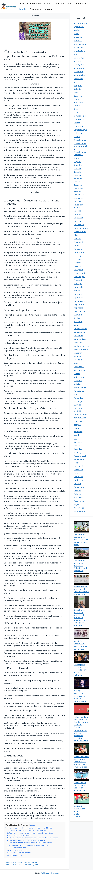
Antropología (80, 44)
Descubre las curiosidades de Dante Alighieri (23, 862)
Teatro (77, 463)
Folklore (77, 266)
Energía (77, 221)
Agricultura (79, 26)
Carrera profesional (79, 100)
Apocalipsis (79, 47)
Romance (78, 431)
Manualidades (80, 328)
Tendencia (78, 469)
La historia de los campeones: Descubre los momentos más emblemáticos (81, 761)
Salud (76, 435)
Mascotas (78, 335)
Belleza (77, 82)
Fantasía (78, 249)
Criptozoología (80, 129)
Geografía (78, 280)
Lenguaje (78, 315)
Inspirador (78, 308)
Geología (78, 283)
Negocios (78, 380)
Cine (76, 109)
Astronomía (79, 58)
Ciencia (77, 105)
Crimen (77, 123)
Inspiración (79, 304)
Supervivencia (80, 459)
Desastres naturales (78, 189)
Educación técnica (78, 206)
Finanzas (78, 259)
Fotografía (78, 269)
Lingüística (78, 318)
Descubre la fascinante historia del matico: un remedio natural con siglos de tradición (81, 618)
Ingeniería (78, 297)
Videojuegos (79, 511)
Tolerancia (78, 476)
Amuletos (78, 37)
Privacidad (78, 398)
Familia (77, 245)
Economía (78, 198)
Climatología (80, 116)
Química (77, 405)
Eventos (77, 238)
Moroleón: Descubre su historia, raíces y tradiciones (81, 645)
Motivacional (79, 370)
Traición (77, 483)
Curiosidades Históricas (80, 153)
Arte (75, 54)
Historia (22, 9)
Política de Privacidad (49, 873)
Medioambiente (81, 349)
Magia (76, 325)
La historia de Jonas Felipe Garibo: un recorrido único (80, 786)
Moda (76, 363)
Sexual (77, 445)
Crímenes (78, 126)
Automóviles (79, 75)
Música (48, 9)
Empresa (78, 214)
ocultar (32, 825)
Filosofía (77, 256)
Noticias (77, 384)
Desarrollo (78, 181)
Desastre (78, 185)
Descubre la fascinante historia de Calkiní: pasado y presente (81, 565)
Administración (80, 23)
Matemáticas (80, 339)
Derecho (77, 168)
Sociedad (78, 449)
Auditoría (78, 61)
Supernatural (80, 456)
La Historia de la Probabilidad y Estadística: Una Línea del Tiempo (81, 722)
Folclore (77, 263)
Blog (76, 92)
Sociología (78, 452)
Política (77, 394)
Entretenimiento (64, 3)
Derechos (78, 172)
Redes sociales (80, 414)
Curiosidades (34, 3)
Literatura (78, 321)
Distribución (79, 194)
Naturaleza (79, 377)
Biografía (78, 85)
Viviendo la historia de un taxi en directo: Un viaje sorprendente (80, 696)
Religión (77, 424)
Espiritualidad (80, 231)
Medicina (78, 342)
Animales (78, 40)
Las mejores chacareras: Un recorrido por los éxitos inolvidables (81, 669)
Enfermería (79, 224)
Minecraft (78, 353)
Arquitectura (79, 51)
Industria (78, 294)
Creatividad (79, 119)
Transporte (79, 487)
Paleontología (80, 387)
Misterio (77, 356)
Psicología (78, 401)
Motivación (79, 366)
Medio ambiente (81, 346)
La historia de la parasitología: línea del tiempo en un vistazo (81, 590)
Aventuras (78, 78)
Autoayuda (79, 65)
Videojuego (79, 508)
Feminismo (79, 252)
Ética (76, 235)
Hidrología (78, 287)
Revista (77, 428)
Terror (76, 473)
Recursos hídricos (78, 409)
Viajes (76, 504)
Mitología (78, 360)
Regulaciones (80, 418)
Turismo (77, 490)
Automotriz (78, 71)
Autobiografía (80, 68)
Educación (78, 201)
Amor (76, 33)
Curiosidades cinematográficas (81, 146)
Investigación (80, 311)
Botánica (78, 96)
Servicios (78, 442)
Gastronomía (80, 273)
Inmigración (79, 301)
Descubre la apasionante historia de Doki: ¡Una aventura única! (81, 539)
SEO (75, 438)
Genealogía (79, 276)
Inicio (21, 3)
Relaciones (79, 421)
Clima (76, 112)
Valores (77, 494)
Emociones (79, 211)
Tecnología (81, 3)
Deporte (77, 161)
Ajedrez (77, 30)
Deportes (78, 165)
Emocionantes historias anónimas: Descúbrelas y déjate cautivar (81, 735)
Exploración (79, 242)
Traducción (79, 480)
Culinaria (78, 133)
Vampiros (78, 497)
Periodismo (79, 391)
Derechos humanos (78, 176)
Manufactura (80, 332)
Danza (76, 158)
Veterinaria (79, 501)
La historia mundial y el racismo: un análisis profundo (79, 811)
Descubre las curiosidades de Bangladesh (23, 864)
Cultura (48, 3)
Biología (77, 89)
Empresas (78, 218)
